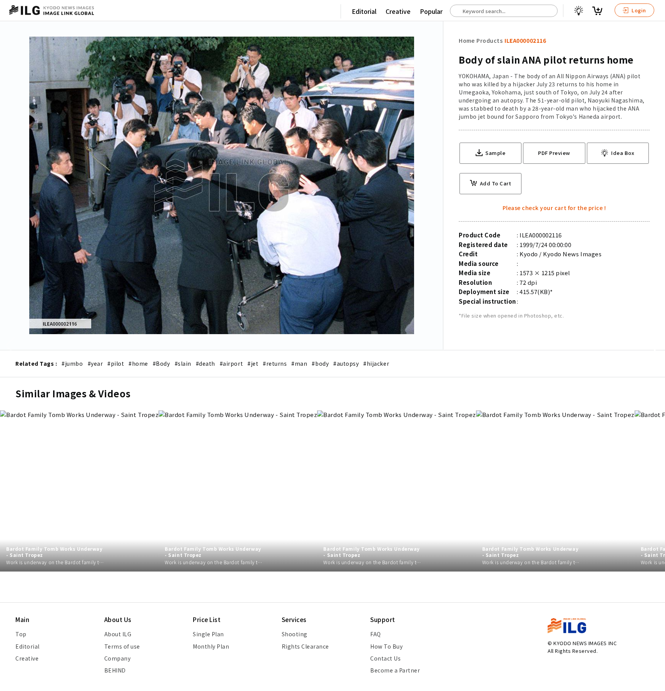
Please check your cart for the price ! (554, 208)
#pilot (115, 363)
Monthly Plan (211, 646)
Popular (431, 11)
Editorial (364, 11)
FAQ (375, 634)
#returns (275, 363)
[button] (655, 345)
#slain (183, 363)
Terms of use (122, 646)
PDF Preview (554, 152)
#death (205, 363)
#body (320, 363)
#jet (252, 363)
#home (138, 363)
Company (117, 658)
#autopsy (346, 363)
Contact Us (385, 658)
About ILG (118, 634)
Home (467, 40)
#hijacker (376, 363)
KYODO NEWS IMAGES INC (585, 643)
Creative (398, 11)
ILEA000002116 (525, 40)
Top (21, 634)
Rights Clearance (305, 646)
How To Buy (386, 646)
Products (489, 40)
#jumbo (72, 363)
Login (638, 10)
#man (299, 363)
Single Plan (208, 634)
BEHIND (115, 670)
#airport (231, 363)
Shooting (294, 634)
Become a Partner (395, 670)
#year (95, 363)
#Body (161, 363)
